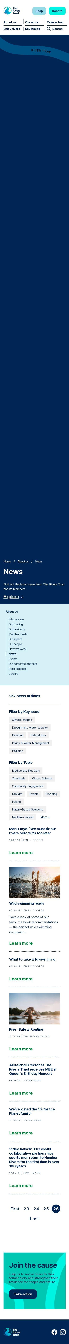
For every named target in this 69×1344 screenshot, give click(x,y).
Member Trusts (18, 634)
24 (36, 1208)
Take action (55, 22)
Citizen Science (42, 778)
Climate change (22, 720)
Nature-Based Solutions (27, 809)
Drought (17, 794)
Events (13, 659)
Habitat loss (38, 735)
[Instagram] (63, 1334)
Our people (15, 644)
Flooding (17, 735)
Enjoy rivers (12, 29)
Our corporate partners (23, 664)
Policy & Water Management (30, 743)
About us (10, 22)
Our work (31, 22)
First (15, 1209)
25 (46, 1208)
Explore (11, 596)
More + (45, 817)
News (12, 654)
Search (57, 29)
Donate (57, 11)
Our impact (15, 639)
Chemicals (18, 778)
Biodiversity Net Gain (26, 770)
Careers (13, 673)
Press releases (17, 668)
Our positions (17, 629)
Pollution (17, 751)
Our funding (16, 624)
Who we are (16, 619)
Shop (39, 11)
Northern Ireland (22, 817)
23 (26, 1208)
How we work (17, 649)
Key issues (32, 29)
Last (35, 1219)
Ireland (16, 801)
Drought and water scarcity (30, 727)
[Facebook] (54, 1334)
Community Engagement (28, 786)
